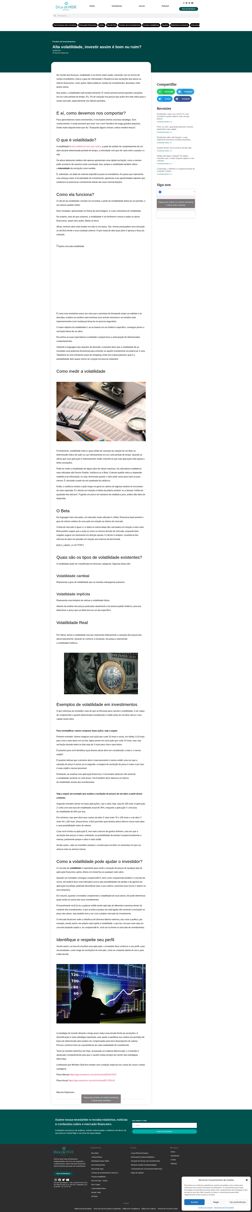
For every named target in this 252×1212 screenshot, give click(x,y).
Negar (216, 1202)
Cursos (142, 6)
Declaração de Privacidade (224, 1207)
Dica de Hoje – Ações (99, 1181)
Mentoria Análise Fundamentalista (143, 1165)
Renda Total (96, 1192)
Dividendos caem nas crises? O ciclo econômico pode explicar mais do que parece (173, 116)
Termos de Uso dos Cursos (167, 1209)
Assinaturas (117, 6)
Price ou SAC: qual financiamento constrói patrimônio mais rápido (175, 128)
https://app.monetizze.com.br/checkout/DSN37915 (93, 1074)
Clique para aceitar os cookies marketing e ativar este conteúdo (101, 1099)
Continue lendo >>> (164, 122)
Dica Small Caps (97, 1169)
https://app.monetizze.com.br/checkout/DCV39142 (91, 1080)
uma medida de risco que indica (86, 146)
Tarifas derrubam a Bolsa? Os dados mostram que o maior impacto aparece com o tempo (175, 158)
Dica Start (94, 1153)
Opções (165, 25)
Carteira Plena (96, 1157)
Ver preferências (238, 1202)
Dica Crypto (95, 1185)
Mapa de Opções (137, 1173)
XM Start (94, 1196)
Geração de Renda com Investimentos (145, 1161)
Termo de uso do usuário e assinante (107, 1209)
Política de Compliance (131, 1209)
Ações (101, 25)
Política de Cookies (205, 1207)
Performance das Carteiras (65, 25)
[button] (246, 1180)
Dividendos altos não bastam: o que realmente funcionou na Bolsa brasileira (173, 138)
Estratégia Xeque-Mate (100, 1161)
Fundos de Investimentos (129, 25)
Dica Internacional (98, 1165)
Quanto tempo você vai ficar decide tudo (174, 148)
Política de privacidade (83, 1209)
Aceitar (194, 1202)
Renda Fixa (111, 25)
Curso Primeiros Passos (139, 1153)
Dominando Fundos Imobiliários (142, 1157)
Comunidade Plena (98, 1188)
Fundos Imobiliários (151, 25)
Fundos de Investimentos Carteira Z (104, 1173)
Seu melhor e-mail (139, 1121)
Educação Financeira (87, 25)
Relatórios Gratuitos (179, 25)
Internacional (196, 25)
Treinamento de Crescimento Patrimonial (146, 1169)
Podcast (165, 6)
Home (92, 6)
